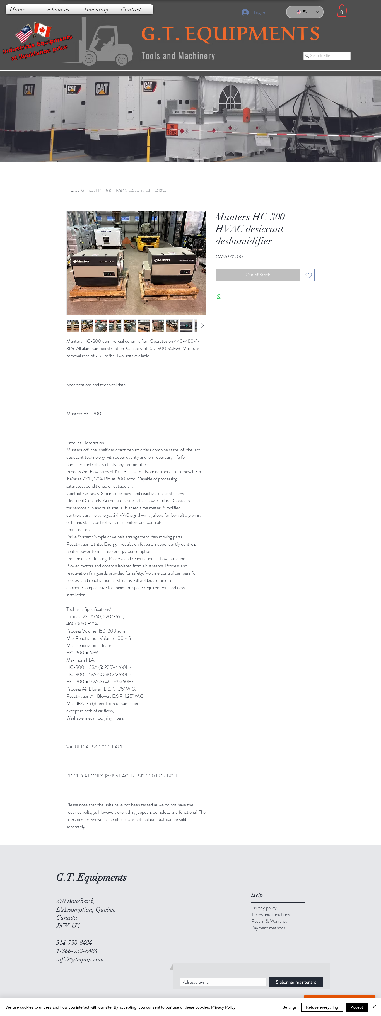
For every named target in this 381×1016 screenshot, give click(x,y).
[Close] (374, 1007)
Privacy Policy (223, 1007)
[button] (342, 10)
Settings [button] (290, 1007)
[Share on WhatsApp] (219, 296)
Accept (357, 1007)
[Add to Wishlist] (309, 275)
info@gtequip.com (80, 959)
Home (71, 191)
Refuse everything (322, 1007)
